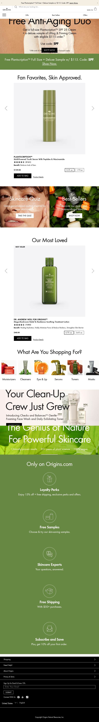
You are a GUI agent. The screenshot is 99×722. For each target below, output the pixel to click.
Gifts (27, 15)
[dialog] (95, 9)
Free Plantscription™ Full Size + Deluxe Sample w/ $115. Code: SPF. (45, 3)
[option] (49, 36)
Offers (85, 15)
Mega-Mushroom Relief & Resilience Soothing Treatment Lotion (41, 322)
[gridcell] (49, 486)
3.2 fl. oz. (69, 170)
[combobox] (9, 702)
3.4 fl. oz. (79, 333)
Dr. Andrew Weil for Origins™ (30, 319)
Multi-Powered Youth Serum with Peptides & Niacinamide (39, 159)
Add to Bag (22, 176)
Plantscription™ (23, 156)
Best (56, 15)
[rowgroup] (49, 554)
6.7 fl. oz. (69, 333)
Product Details (38, 177)
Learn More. (74, 3)
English (22, 703)
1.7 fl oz (80, 170)
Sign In (90, 10)
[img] (19, 697)
